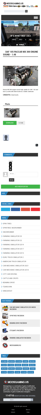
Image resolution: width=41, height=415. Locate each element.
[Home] (20, 6)
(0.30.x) (25, 368)
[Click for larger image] (12, 112)
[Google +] (25, 209)
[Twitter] (5, 209)
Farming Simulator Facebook (20, 338)
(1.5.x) (17, 372)
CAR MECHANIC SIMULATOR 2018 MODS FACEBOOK (23, 308)
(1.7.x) (4, 372)
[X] (37, 145)
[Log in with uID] (10, 163)
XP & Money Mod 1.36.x (20, 36)
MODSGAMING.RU (15, 345)
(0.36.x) (18, 365)
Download (10, 123)
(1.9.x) (33, 368)
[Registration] (35, 11)
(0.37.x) (30, 372)
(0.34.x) (25, 365)
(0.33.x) (18, 368)
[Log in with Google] (10, 169)
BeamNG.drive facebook (18, 323)
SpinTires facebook (17, 316)
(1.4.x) (25, 361)
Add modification (21, 187)
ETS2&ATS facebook (17, 330)
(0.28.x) (11, 368)
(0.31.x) (32, 361)
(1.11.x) (10, 372)
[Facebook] (15, 209)
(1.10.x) (10, 365)
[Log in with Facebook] (10, 166)
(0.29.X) (32, 365)
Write (11, 180)
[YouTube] (35, 209)
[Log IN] (30, 11)
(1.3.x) (24, 372)
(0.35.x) (4, 368)
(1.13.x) (18, 361)
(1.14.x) (4, 361)
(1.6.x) (4, 365)
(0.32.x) (11, 361)
